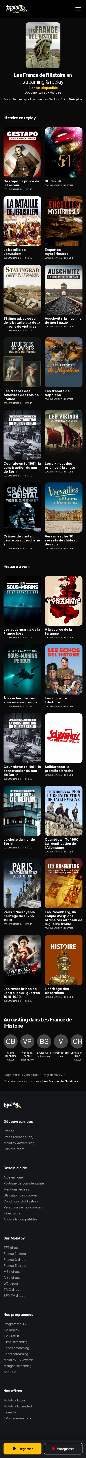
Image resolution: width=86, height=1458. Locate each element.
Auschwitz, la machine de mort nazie (63, 321)
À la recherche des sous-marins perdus (20, 700)
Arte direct (12, 1277)
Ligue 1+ (10, 1412)
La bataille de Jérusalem (15, 252)
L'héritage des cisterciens (57, 991)
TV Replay (11, 1330)
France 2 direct (15, 1253)
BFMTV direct (14, 1295)
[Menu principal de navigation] (78, 9)
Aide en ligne (13, 1177)
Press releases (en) (19, 1137)
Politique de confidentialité (24, 1183)
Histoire (55, 92)
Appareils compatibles (20, 1219)
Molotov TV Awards (19, 1360)
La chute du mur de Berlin (19, 842)
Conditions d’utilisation (21, 1201)
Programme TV (15, 1324)
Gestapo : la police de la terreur (21, 183)
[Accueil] (16, 8)
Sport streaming (16, 1354)
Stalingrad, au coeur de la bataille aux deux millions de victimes (22, 323)
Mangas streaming (18, 1366)
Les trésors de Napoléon (57, 393)
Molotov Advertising (19, 1143)
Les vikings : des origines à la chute (60, 466)
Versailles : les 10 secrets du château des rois (61, 540)
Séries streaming (16, 1348)
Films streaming (16, 1342)
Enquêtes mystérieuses (56, 252)
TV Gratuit (11, 1336)
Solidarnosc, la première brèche (59, 769)
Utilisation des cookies (21, 1195)
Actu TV (10, 1372)
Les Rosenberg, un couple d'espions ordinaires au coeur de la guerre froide (63, 918)
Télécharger (13, 1213)
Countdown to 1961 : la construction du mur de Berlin (22, 468)
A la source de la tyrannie (58, 632)
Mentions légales (16, 1189)
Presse (9, 1131)
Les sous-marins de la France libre (22, 632)
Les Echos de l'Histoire (56, 700)
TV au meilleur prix (17, 1418)
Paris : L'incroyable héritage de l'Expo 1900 (19, 916)
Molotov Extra (14, 1400)
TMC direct (12, 1289)
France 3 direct (15, 1259)
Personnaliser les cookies (23, 1207)
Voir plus (75, 99)
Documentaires (36, 92)
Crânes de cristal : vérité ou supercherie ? (22, 540)
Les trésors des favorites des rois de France (21, 395)
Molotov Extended (18, 1406)
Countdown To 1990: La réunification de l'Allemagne (62, 844)
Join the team (14, 1149)
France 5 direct (15, 1265)
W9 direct (11, 1283)
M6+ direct (12, 1271)
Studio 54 (53, 181)
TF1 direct (11, 1247)
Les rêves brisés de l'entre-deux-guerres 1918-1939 (22, 993)
